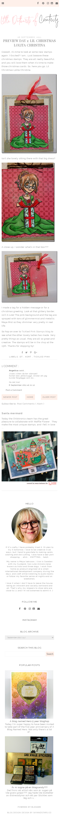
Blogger (36, 807)
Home (30, 397)
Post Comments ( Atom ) (30, 404)
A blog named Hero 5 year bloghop (29, 721)
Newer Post (10, 397)
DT (22, 357)
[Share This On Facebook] (22, 352)
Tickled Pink (42, 357)
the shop (41, 342)
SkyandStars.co (42, 813)
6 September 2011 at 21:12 (22, 385)
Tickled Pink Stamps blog (36, 331)
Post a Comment (14, 390)
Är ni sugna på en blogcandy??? (30, 787)
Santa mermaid (12, 413)
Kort (28, 357)
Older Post (49, 397)
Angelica (14, 371)
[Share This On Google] (36, 352)
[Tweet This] (26, 352)
